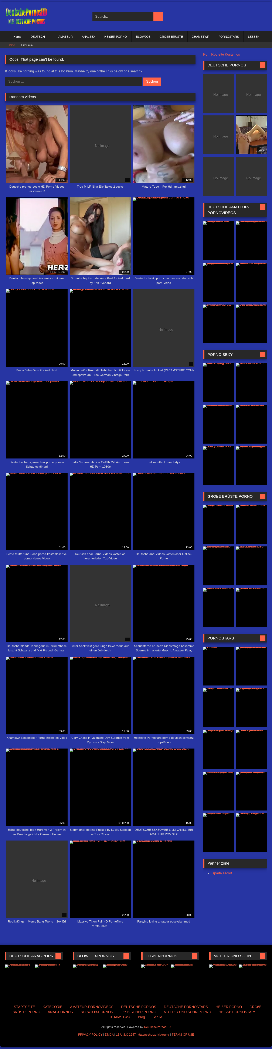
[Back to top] (259, 1036)
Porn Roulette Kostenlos (221, 54)
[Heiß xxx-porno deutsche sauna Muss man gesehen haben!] (251, 424)
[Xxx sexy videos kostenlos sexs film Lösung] (218, 382)
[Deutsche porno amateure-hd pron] (218, 324)
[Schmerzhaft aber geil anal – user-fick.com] (251, 324)
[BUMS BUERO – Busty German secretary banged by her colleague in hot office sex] (251, 465)
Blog (141, 1017)
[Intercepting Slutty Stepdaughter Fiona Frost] (218, 791)
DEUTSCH (38, 36)
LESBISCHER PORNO (138, 1012)
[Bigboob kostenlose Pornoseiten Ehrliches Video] (251, 565)
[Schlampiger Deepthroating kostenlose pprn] (87, 981)
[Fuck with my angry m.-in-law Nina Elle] (218, 832)
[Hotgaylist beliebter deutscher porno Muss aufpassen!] (218, 424)
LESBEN (253, 36)
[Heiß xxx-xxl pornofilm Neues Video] (251, 382)
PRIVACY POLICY (90, 1034)
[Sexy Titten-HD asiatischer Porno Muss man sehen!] (218, 524)
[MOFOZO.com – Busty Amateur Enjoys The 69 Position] (223, 981)
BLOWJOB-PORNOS (97, 1012)
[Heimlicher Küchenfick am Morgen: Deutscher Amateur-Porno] (218, 240)
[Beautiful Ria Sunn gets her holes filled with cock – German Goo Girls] (251, 749)
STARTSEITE (24, 1007)
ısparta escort (222, 873)
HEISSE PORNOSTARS (237, 1012)
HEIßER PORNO (115, 36)
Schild (157, 1017)
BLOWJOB (143, 36)
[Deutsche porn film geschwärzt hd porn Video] (251, 134)
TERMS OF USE (183, 1034)
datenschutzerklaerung (153, 1034)
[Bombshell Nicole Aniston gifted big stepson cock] (218, 749)
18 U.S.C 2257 (126, 1034)
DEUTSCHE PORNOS (138, 1007)
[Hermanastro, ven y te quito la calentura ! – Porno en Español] (251, 282)
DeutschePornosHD (157, 1027)
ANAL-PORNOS (60, 1012)
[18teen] (218, 666)
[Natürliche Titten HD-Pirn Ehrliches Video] (218, 607)
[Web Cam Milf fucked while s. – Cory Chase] (218, 707)
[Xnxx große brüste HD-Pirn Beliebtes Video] (218, 565)
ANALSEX (88, 36)
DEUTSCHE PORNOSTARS (186, 1007)
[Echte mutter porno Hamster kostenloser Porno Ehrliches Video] (253, 981)
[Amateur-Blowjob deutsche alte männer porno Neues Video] (117, 981)
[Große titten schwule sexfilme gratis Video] (251, 607)
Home (17, 36)
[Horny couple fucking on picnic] (251, 832)
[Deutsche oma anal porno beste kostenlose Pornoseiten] (49, 981)
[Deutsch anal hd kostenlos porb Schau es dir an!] (19, 981)
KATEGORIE (52, 1007)
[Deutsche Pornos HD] (26, 17)
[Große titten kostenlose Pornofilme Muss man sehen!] (251, 524)
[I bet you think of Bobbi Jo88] (218, 465)
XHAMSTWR (200, 36)
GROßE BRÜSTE (171, 36)
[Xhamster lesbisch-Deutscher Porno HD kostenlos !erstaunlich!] (185, 981)
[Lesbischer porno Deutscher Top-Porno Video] (155, 981)
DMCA (109, 1034)
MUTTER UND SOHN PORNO (187, 1012)
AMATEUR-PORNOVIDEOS (91, 1007)
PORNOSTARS (228, 36)
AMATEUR (65, 36)
